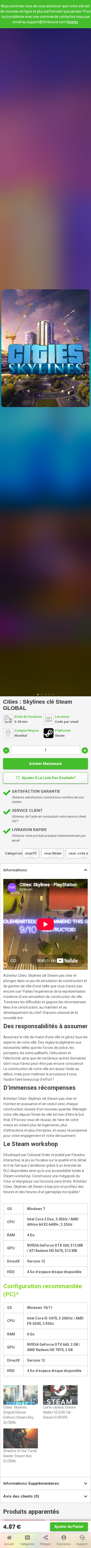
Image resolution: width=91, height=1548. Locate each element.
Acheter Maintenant (45, 764)
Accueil (9, 1544)
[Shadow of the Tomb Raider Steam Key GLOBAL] (20, 1438)
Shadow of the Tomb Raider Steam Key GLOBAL (20, 1456)
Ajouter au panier (69, 1527)
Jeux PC (31, 853)
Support (82, 1544)
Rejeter (72, 22)
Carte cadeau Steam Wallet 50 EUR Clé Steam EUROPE (59, 1412)
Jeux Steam (52, 853)
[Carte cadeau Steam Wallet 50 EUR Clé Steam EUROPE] (60, 1395)
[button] (45, 778)
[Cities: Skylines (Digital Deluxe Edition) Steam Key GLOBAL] (20, 1395)
